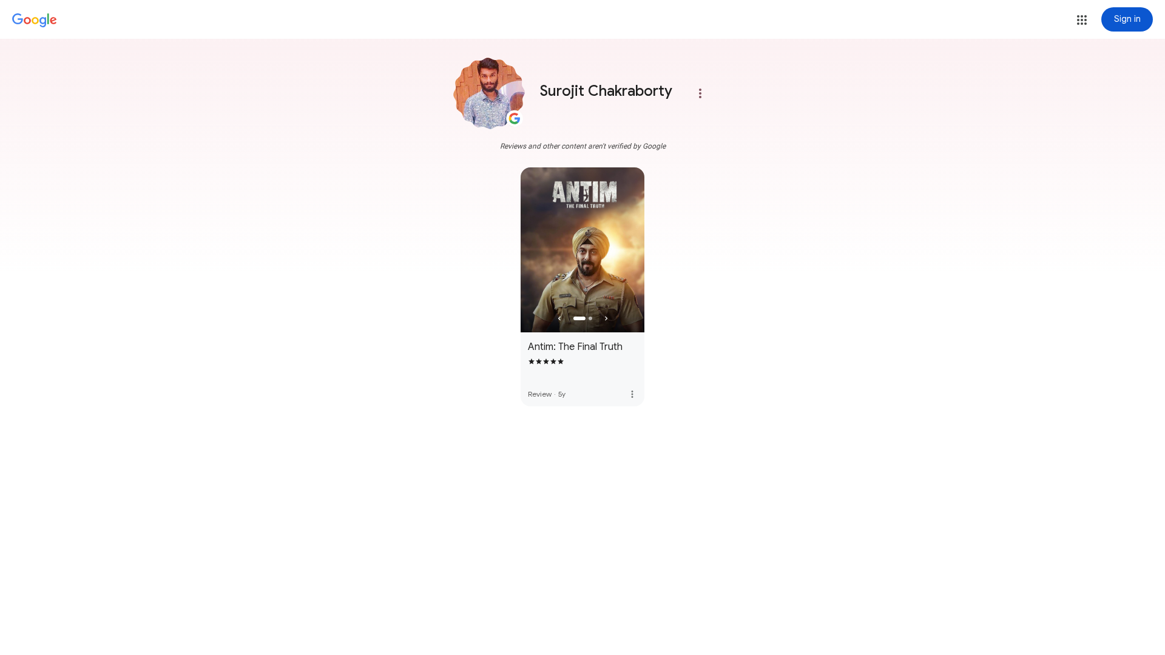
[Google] (34, 20)
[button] (1082, 20)
